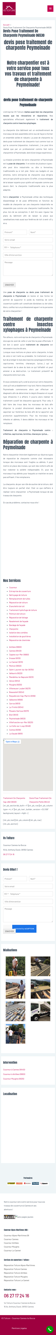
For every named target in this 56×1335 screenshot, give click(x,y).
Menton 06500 (15, 665)
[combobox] (6, 247)
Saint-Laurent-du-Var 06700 (21, 669)
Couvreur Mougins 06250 (13, 1078)
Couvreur (13, 587)
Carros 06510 (14, 703)
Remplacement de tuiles (19, 598)
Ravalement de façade (18, 621)
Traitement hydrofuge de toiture (23, 610)
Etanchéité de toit (17, 606)
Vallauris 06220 (15, 673)
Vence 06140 (14, 681)
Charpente (13, 629)
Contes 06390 (15, 729)
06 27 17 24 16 (8, 854)
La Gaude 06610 (16, 733)
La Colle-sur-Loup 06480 (20, 726)
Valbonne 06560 (16, 699)
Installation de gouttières (20, 636)
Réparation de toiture (18, 602)
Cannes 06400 (15, 650)
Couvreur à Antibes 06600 (14, 1074)
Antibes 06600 (15, 647)
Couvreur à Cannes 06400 (14, 1069)
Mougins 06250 (15, 684)
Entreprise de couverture (20, 591)
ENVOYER (9, 285)
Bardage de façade (17, 625)
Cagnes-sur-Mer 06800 (19, 654)
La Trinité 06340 (16, 707)
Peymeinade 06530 (17, 718)
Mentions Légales (19, 1328)
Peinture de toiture (17, 613)
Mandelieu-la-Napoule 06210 (21, 677)
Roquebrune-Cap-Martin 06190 (22, 696)
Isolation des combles (18, 632)
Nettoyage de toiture (18, 595)
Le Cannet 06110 (16, 662)
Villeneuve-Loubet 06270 (20, 688)
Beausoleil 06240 (16, 692)
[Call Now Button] (49, 1329)
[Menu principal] (50, 8)
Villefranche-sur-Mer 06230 (21, 722)
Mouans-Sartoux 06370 (19, 711)
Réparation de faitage (18, 617)
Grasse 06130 (15, 658)
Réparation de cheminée (19, 640)
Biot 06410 (13, 714)
